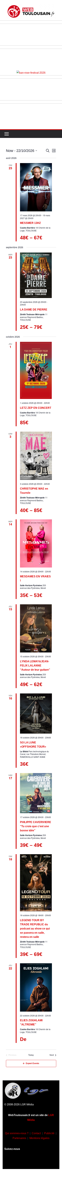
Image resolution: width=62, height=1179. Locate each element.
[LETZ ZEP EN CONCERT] (36, 370)
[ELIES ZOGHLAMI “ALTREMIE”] (36, 987)
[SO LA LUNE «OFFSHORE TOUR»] (36, 713)
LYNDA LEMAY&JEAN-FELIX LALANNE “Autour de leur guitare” (35, 665)
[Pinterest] (50, 1161)
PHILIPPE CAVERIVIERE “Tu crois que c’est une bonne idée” (35, 826)
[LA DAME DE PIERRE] (36, 275)
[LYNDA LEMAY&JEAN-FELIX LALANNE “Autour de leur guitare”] (36, 628)
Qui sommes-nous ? (16, 1133)
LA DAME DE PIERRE (33, 309)
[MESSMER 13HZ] (36, 187)
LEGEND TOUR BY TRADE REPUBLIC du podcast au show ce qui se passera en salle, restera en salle (35, 928)
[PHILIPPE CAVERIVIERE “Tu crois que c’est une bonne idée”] (36, 793)
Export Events (32, 1063)
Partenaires (19, 1138)
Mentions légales (39, 1138)
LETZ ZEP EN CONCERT (35, 407)
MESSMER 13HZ (30, 223)
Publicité (49, 1133)
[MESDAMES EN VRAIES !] (36, 543)
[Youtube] (31, 1161)
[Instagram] (21, 1161)
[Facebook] (11, 1161)
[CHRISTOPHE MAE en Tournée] (36, 456)
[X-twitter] (41, 1161)
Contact (36, 1133)
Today (31, 1055)
